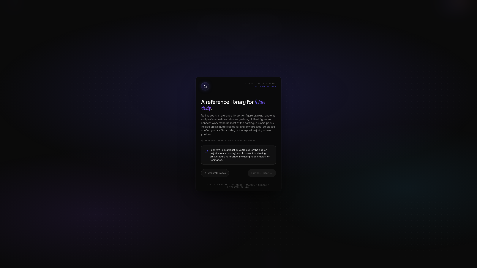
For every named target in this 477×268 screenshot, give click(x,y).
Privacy (250, 185)
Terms (239, 185)
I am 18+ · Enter (261, 172)
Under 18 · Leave (217, 172)
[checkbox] (206, 150)
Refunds (262, 185)
